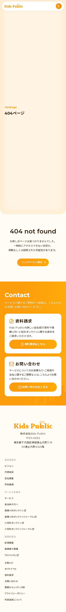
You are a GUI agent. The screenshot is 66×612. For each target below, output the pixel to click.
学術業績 (9, 484)
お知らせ (9, 563)
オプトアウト (11, 569)
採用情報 (9, 542)
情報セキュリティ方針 (15, 587)
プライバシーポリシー (15, 593)
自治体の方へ (11, 504)
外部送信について (13, 599)
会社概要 (9, 478)
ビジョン (9, 466)
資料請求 (9, 575)
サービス (9, 498)
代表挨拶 (9, 472)
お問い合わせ (11, 581)
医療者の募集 (11, 549)
